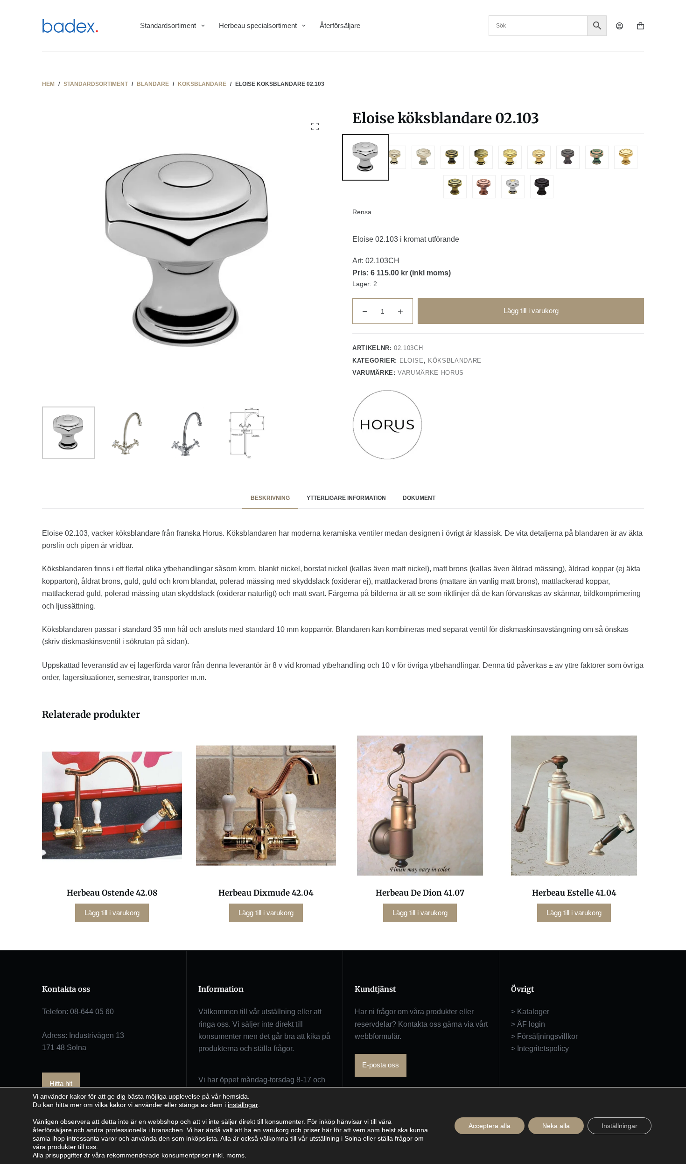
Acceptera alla (490, 1125)
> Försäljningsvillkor (544, 1036)
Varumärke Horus (431, 372)
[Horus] (387, 425)
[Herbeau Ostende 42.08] (112, 806)
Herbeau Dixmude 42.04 (266, 893)
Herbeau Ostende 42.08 (112, 893)
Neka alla (556, 1125)
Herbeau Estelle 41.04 (574, 893)
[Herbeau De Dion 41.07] (420, 806)
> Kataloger (530, 1012)
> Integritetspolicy (540, 1048)
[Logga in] (619, 25)
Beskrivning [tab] (270, 498)
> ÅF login (528, 1024)
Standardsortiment (168, 25)
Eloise (411, 360)
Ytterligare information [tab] (346, 498)
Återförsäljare (340, 25)
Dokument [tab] (419, 498)
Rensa (361, 212)
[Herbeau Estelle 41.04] (574, 806)
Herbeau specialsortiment (258, 25)
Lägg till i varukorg (531, 311)
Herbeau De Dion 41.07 (420, 893)
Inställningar (619, 1125)
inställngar (243, 1104)
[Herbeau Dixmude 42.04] (266, 806)
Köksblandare (455, 360)
